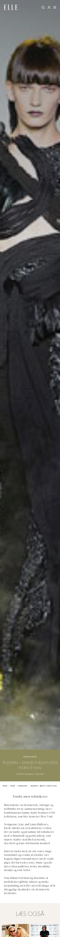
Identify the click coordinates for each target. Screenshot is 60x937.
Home (5, 786)
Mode (12, 786)
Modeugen (30, 757)
